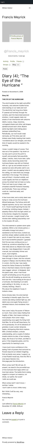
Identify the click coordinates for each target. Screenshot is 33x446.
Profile (12, 61)
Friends (20, 61)
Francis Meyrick (18, 404)
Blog (16, 65)
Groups (6, 65)
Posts (5, 69)
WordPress (20, 442)
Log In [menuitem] (2, 2)
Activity (5, 61)
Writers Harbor (7, 8)
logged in (14, 419)
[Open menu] (30, 8)
